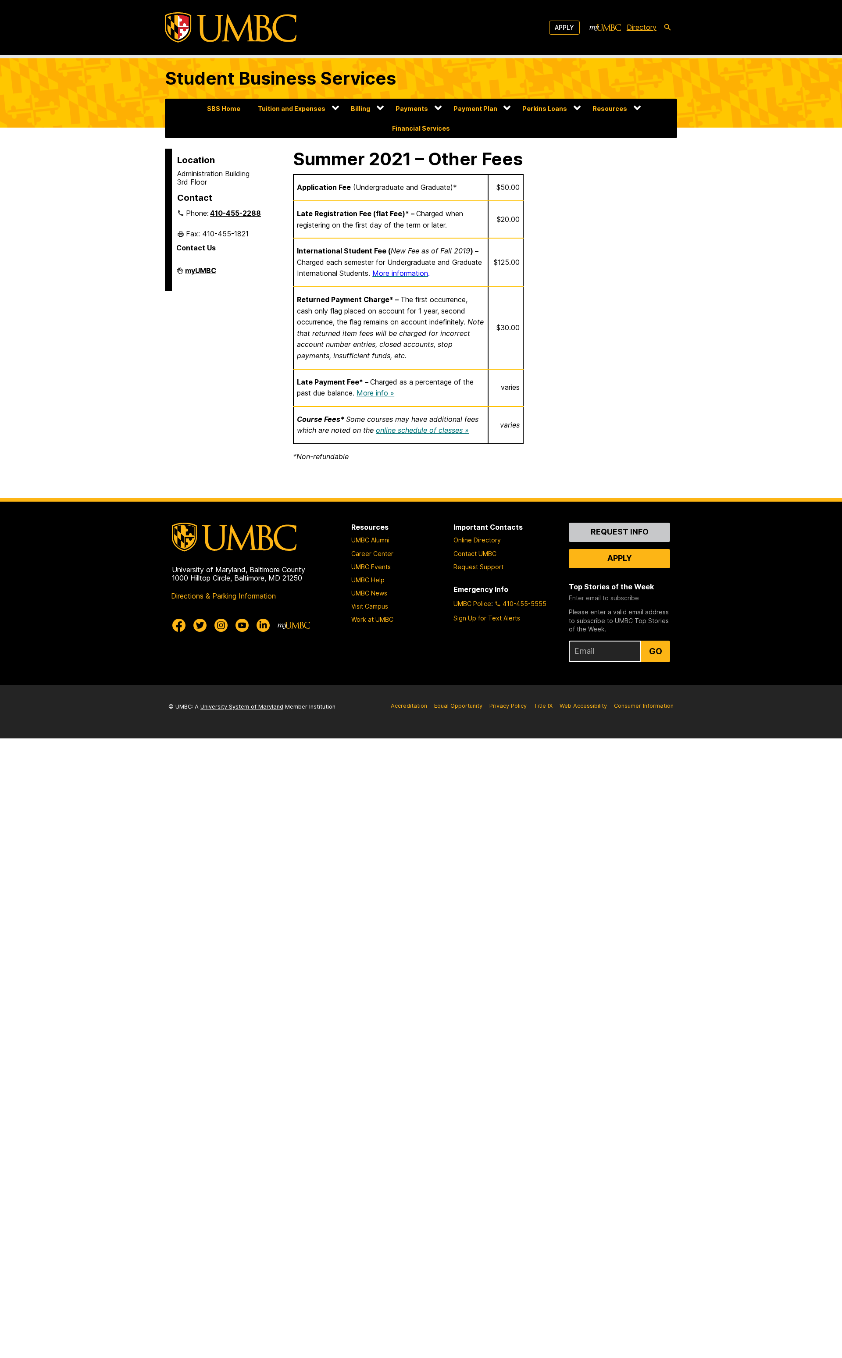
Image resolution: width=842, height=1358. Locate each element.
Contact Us (196, 247)
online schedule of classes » (422, 430)
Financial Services (421, 128)
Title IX (543, 705)
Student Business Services (280, 78)
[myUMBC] (605, 27)
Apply (564, 27)
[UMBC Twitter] (200, 625)
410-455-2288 (235, 213)
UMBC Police (472, 603)
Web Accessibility (583, 705)
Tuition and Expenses (291, 108)
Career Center (372, 553)
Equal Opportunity (458, 705)
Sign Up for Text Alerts (486, 618)
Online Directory (477, 540)
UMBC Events (371, 566)
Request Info (620, 531)
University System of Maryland (241, 706)
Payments (412, 108)
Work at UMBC (372, 619)
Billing (360, 108)
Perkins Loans (544, 108)
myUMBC (200, 274)
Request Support (478, 566)
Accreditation (409, 705)
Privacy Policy (508, 705)
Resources (609, 108)
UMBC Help (368, 580)
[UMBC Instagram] (221, 625)
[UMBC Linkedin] (263, 625)
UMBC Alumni (370, 540)
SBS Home (223, 108)
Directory (641, 27)
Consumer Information (644, 705)
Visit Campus (369, 606)
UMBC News (369, 593)
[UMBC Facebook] (179, 625)
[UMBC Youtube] (242, 625)
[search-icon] (667, 27)
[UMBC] (230, 27)
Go (655, 651)
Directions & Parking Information (223, 596)
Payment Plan (475, 108)
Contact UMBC (474, 553)
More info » (375, 393)
